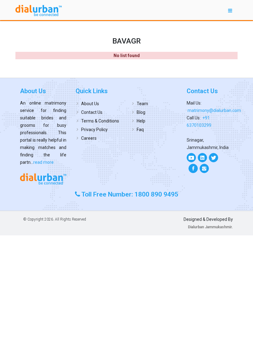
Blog (141, 112)
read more (43, 162)
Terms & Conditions (100, 120)
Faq (140, 129)
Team (142, 103)
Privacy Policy (94, 129)
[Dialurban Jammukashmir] (43, 178)
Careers (89, 138)
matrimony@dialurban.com (214, 110)
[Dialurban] (38, 10)
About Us (90, 103)
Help (141, 120)
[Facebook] (193, 168)
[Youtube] (191, 157)
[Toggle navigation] (230, 10)
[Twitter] (213, 157)
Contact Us (91, 112)
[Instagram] (204, 168)
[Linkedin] (202, 157)
